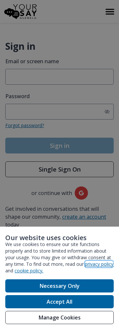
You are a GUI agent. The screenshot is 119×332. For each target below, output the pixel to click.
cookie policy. (29, 270)
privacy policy (99, 264)
